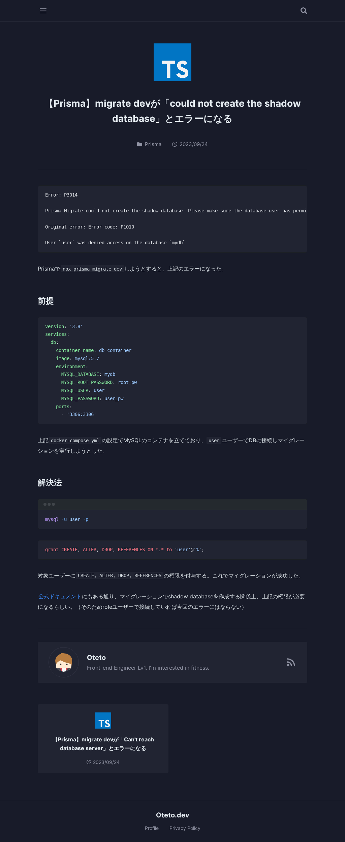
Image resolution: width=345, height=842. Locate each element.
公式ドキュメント (60, 596)
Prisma (153, 144)
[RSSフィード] (291, 662)
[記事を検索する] (304, 11)
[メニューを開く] (43, 11)
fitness (199, 667)
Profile (152, 828)
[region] (172, 219)
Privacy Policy (184, 828)
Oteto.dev (172, 815)
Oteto (96, 658)
